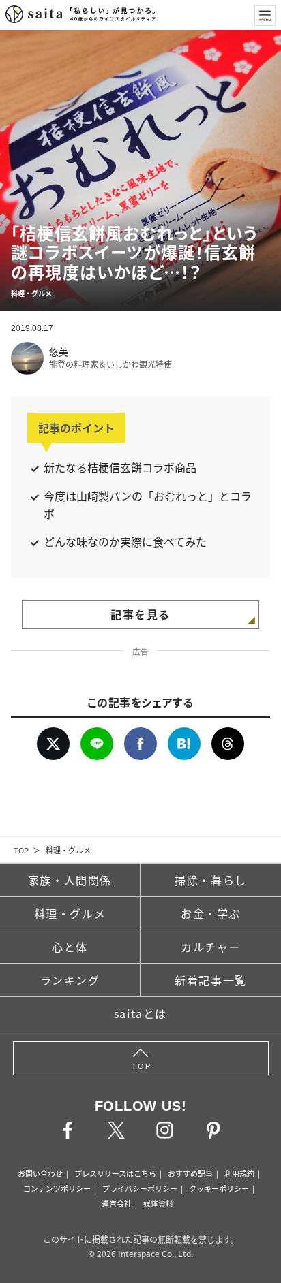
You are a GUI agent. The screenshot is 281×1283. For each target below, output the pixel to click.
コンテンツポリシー (57, 1188)
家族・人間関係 (70, 880)
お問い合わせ (40, 1173)
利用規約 (239, 1173)
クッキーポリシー (219, 1188)
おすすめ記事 (190, 1173)
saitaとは (140, 1013)
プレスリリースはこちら (115, 1173)
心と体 (70, 946)
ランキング (70, 980)
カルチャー (211, 946)
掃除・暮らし (211, 880)
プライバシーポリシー (139, 1188)
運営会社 (117, 1203)
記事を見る (140, 614)
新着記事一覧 (211, 980)
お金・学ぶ (211, 913)
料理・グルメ (68, 849)
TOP (21, 849)
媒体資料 (158, 1203)
